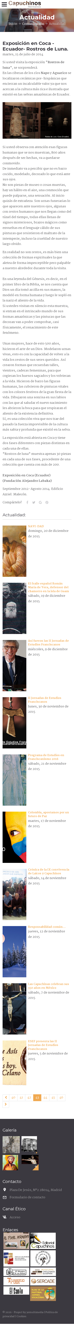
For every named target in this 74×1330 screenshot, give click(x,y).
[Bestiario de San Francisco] (11, 1144)
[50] (5, 1104)
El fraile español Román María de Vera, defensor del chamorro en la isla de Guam (48, 587)
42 (29, 1097)
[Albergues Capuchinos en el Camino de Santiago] (42, 1259)
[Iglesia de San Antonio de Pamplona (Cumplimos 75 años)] (29, 1144)
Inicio (12, 23)
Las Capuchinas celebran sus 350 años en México (48, 986)
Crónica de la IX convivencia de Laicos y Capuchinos (48, 871)
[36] (6, 1097)
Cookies (21, 1316)
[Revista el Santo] (16, 1291)
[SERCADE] (42, 1281)
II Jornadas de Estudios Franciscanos (44, 700)
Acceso (15, 1217)
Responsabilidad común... (47, 927)
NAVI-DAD (36, 526)
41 (21, 1097)
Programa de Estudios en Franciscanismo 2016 (46, 757)
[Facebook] (27, 502)
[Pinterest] (47, 502)
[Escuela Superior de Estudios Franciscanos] (16, 1259)
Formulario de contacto (27, 1197)
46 (61, 1097)
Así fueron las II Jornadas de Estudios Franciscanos (48, 643)
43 (37, 1097)
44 (45, 1097)
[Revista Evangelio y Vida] (16, 1281)
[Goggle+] (40, 502)
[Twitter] (33, 502)
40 (13, 1097)
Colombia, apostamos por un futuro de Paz (48, 814)
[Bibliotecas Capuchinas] (42, 1272)
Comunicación (33, 23)
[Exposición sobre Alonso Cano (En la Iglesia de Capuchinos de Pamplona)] (30, 1159)
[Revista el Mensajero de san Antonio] (16, 1272)
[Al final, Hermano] (16, 1241)
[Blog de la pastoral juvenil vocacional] (42, 1294)
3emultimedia (34, 1312)
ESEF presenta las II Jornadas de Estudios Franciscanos (43, 1045)
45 (53, 1097)
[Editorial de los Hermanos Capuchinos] (42, 1241)
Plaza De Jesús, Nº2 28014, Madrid (36, 1190)
